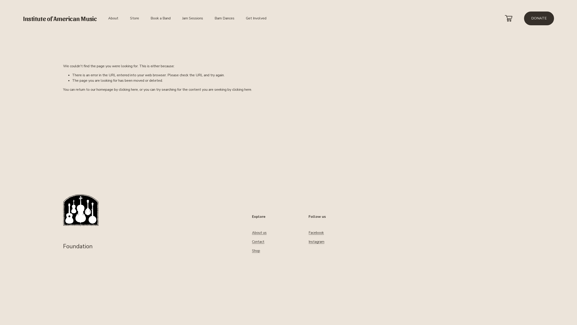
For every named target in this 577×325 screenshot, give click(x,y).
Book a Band (161, 18)
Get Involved (256, 18)
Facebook (316, 232)
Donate (539, 18)
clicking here (128, 89)
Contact (258, 241)
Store (134, 18)
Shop (256, 250)
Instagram (316, 241)
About (113, 18)
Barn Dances (224, 18)
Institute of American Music (60, 18)
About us (259, 232)
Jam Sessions (192, 18)
